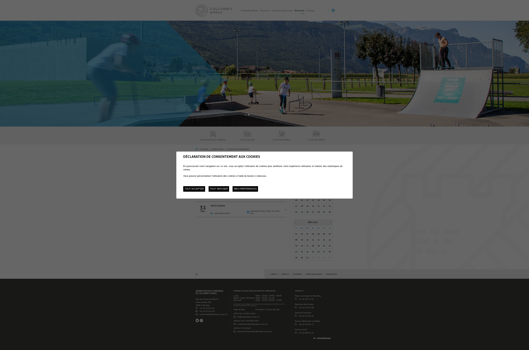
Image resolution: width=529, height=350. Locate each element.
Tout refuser (219, 189)
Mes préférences (245, 189)
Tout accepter (194, 189)
